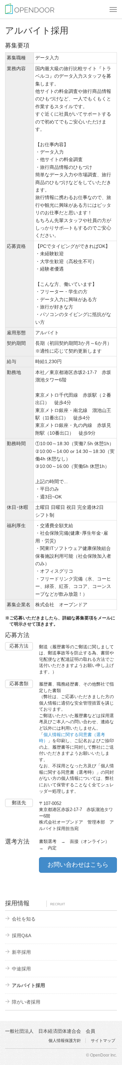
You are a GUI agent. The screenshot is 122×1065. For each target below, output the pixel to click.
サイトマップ (103, 1040)
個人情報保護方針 (64, 1040)
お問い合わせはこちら (77, 864)
